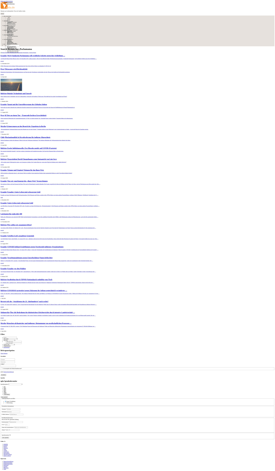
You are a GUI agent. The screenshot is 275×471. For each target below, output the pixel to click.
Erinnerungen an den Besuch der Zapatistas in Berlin (26, 126)
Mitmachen (6, 467)
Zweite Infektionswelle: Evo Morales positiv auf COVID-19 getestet (32, 148)
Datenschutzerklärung (8, 372)
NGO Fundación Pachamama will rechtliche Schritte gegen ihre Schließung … (36, 56)
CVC (3, 424)
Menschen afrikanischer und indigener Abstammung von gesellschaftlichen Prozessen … (39, 323)
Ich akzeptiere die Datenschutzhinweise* (12, 368)
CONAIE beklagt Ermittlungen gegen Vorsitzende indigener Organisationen (35, 247)
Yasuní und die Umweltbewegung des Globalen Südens (27, 104)
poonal (2, 61)
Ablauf (4, 430)
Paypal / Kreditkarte (10, 401)
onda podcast (6, 453)
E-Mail (3, 364)
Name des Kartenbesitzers (8, 427)
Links (4, 469)
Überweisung (9, 402)
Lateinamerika (6, 214)
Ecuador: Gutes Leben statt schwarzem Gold (23, 192)
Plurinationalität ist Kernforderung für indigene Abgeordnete (27, 137)
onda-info (3, 219)
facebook (5, 445)
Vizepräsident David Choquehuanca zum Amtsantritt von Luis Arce (32, 159)
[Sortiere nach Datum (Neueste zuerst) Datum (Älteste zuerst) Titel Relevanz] (9, 344)
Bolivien (4, 93)
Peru (2, 69)
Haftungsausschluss (7, 462)
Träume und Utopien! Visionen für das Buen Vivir (25, 170)
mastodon (5, 444)
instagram (5, 448)
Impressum (5, 465)
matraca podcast (7, 455)
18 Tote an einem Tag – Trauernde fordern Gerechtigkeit (25, 115)
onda (2, 197)
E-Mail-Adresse (6, 414)
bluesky (5, 446)
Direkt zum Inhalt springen (7, 1)
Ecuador (4, 56)
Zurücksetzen (6, 347)
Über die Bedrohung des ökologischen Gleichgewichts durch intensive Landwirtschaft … (42, 312)
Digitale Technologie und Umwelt (19, 93)
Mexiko (3, 126)
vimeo (4, 449)
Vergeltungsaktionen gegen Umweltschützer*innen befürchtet (29, 258)
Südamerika (5, 312)
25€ (5, 389)
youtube (5, 450)
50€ (5, 391)
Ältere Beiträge (4, 353)
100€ (5, 393)
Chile (3, 137)
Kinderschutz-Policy (8, 464)
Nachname (4, 411)
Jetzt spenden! (4, 397)
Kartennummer (5, 422)
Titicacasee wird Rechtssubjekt (16, 69)
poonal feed (6, 452)
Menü (2, 13)
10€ (5, 388)
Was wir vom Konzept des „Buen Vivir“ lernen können (27, 181)
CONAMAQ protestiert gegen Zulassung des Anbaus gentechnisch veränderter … (37, 290)
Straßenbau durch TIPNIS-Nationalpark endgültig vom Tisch (29, 279)
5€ (4, 386)
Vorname (4, 409)
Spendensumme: (4, 384)
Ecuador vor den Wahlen (16, 269)
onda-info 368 (17, 214)
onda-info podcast (7, 454)
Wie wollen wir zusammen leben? (19, 225)
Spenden (5, 466)
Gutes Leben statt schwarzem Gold (20, 203)
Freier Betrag (6, 394)
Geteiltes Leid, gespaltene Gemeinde (20, 236)
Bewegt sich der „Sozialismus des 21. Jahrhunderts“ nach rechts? (24, 301)
